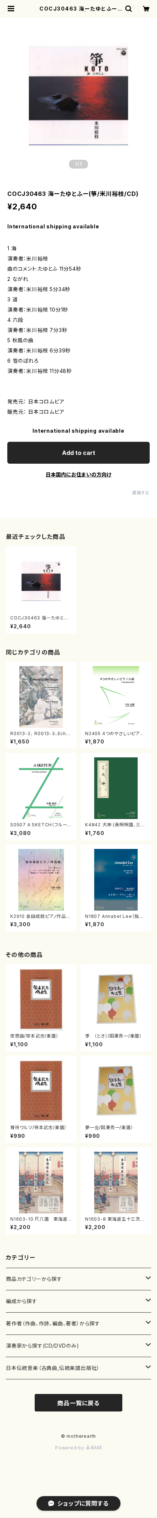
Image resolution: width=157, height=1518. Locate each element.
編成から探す (21, 1301)
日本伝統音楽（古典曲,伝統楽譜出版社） (53, 1368)
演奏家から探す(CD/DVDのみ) (42, 1346)
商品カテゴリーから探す (34, 1279)
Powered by (70, 1448)
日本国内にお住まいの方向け (78, 474)
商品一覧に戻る (78, 1403)
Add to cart (78, 452)
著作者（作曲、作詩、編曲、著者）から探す (53, 1323)
